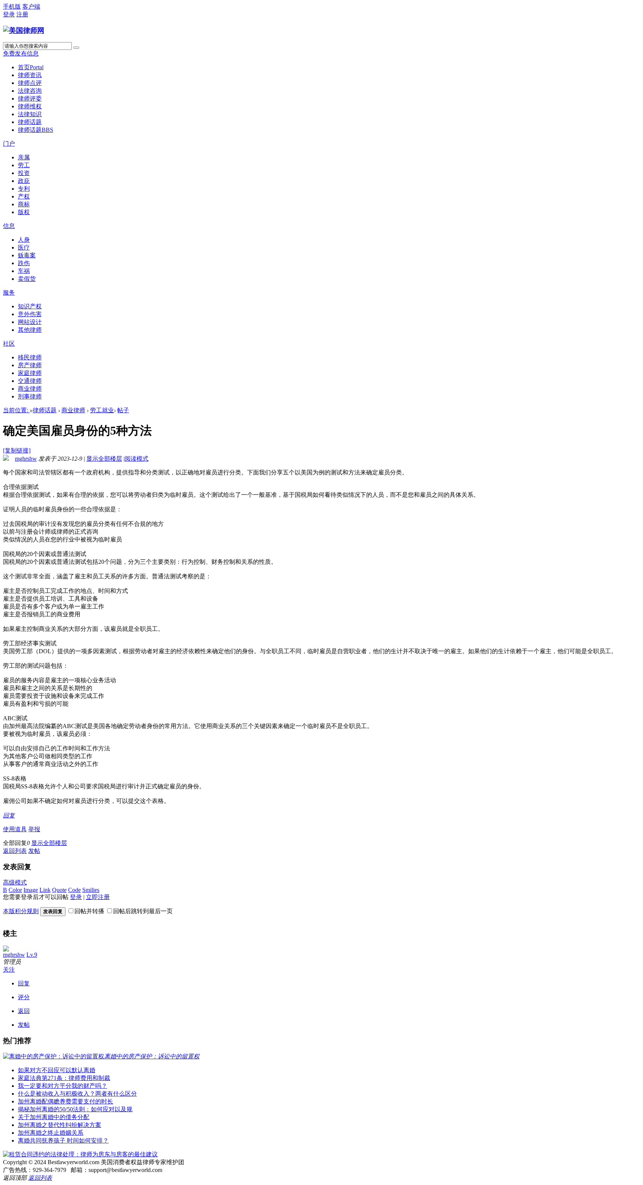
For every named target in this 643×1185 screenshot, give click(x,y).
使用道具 (15, 829)
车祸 (24, 271)
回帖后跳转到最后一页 (143, 911)
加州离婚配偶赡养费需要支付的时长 (65, 1101)
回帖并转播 (89, 911)
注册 (22, 14)
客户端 (31, 6)
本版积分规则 (21, 911)
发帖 (34, 851)
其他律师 (30, 330)
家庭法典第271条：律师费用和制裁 (64, 1078)
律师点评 (30, 83)
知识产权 (30, 306)
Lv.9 (31, 955)
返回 (24, 1011)
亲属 (24, 157)
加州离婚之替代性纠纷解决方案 (59, 1125)
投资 (24, 173)
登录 (9, 14)
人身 (24, 239)
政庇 (24, 181)
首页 (31, 67)
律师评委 (30, 98)
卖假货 (27, 279)
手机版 (12, 6)
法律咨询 (30, 91)
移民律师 (30, 357)
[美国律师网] (23, 30)
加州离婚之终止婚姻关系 (50, 1133)
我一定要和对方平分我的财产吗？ (62, 1086)
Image (30, 890)
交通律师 (30, 381)
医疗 (24, 247)
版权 (24, 212)
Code (74, 890)
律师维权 (30, 106)
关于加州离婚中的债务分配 (53, 1117)
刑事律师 (30, 396)
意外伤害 (30, 314)
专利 (24, 188)
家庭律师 (30, 373)
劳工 (24, 165)
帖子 (123, 410)
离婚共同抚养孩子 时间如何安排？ (63, 1140)
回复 (9, 815)
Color (15, 890)
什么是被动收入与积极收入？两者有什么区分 (77, 1093)
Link (45, 890)
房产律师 (30, 365)
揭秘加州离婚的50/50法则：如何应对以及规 (75, 1109)
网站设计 (30, 322)
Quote (59, 890)
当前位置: (16, 410)
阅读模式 (136, 458)
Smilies (90, 890)
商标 (24, 204)
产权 (24, 196)
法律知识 (30, 114)
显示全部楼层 (104, 458)
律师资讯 (30, 75)
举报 (34, 829)
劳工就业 (102, 410)
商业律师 (30, 388)
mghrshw (26, 458)
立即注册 (98, 897)
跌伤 (24, 263)
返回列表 (15, 851)
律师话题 (30, 122)
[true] (76, 48)
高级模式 (15, 882)
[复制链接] (17, 450)
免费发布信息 (21, 53)
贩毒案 (27, 255)
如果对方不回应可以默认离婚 (56, 1070)
